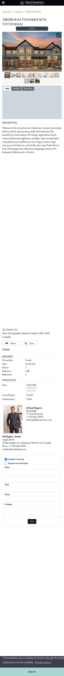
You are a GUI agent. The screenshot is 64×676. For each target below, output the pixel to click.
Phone (7, 494)
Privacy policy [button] (43, 662)
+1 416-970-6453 (34, 413)
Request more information (18, 463)
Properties (6, 11)
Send (32, 521)
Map (7, 88)
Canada (18, 11)
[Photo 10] (56, 75)
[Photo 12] (32, 81)
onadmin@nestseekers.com (14, 449)
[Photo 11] (26, 81)
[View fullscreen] (58, 35)
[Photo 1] (7, 75)
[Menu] (3, 2)
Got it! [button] (32, 671)
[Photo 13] (37, 81)
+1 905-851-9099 (34, 416)
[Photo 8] (45, 75)
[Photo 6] (35, 75)
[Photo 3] (18, 75)
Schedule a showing (16, 459)
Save (32, 343)
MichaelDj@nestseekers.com (39, 419)
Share (13, 343)
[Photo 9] (51, 75)
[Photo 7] (40, 75)
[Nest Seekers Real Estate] (32, 2)
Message (8, 504)
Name (7, 467)
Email (7, 484)
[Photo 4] (24, 75)
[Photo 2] (13, 75)
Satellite (16, 88)
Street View (27, 88)
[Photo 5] (29, 75)
